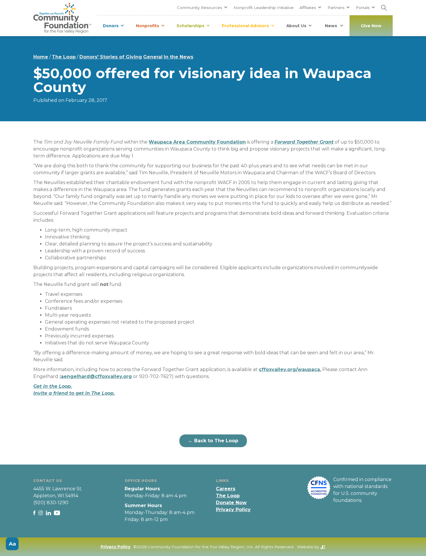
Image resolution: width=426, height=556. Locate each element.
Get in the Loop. (52, 386)
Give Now (371, 25)
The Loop (64, 57)
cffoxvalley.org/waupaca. (290, 369)
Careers (225, 488)
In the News (178, 57)
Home (40, 57)
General (153, 57)
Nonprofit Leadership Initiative (264, 7)
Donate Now (231, 502)
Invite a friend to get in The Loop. (74, 393)
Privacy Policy (233, 509)
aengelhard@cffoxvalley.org (96, 376)
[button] (202, 7)
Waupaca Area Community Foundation (197, 142)
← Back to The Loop (213, 440)
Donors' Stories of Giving (110, 57)
